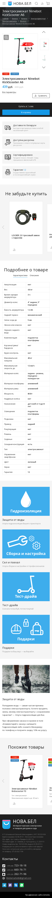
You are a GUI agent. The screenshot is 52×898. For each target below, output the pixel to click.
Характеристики (20, 276)
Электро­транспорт (38, 18)
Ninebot (23, 21)
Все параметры (9, 92)
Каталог (15, 18)
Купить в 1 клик (26, 106)
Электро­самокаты (9, 21)
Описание (34, 276)
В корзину (26, 112)
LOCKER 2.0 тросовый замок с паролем (26, 236)
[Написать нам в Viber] (10, 885)
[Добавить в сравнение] (14, 249)
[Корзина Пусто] (48, 3)
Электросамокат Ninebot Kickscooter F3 (24, 789)
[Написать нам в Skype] (16, 885)
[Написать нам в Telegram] (4, 885)
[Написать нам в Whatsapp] (22, 885)
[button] (44, 66)
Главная (5, 18)
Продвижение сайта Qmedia (37, 895)
